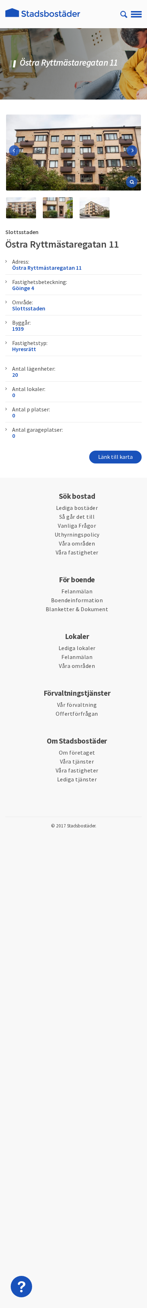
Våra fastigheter (77, 552)
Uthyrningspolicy (77, 534)
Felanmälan (76, 591)
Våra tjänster (77, 761)
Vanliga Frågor (77, 525)
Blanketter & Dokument (77, 609)
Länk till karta (115, 456)
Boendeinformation (77, 600)
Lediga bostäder (77, 508)
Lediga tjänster (77, 779)
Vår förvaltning (77, 704)
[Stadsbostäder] (42, 17)
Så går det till (77, 516)
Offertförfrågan (77, 713)
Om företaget (77, 752)
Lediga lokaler (77, 648)
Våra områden (77, 543)
